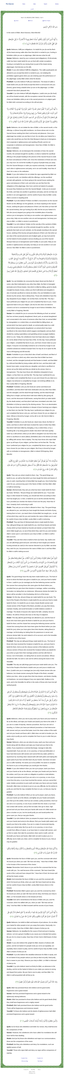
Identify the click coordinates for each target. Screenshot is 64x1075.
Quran (30, 1071)
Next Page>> (40, 1061)
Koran (33, 1071)
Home (23, 4)
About (39, 1069)
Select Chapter (47, 20)
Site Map (33, 1069)
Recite (31, 20)
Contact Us (26, 1069)
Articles (57, 4)
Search (45, 4)
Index (34, 4)
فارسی (32, 9)
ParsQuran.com (32, 1073)
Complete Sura (24, 1058)
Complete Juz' (40, 1058)
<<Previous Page (24, 1061)
